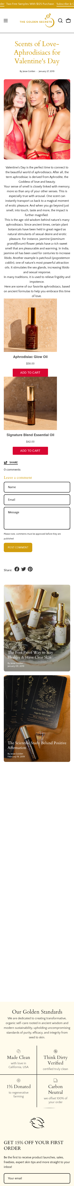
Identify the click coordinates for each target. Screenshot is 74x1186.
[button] (60, 20)
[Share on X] (23, 569)
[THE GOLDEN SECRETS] (37, 20)
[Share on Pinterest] (30, 569)
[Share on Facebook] (17, 569)
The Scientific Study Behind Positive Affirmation (37, 745)
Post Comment (18, 547)
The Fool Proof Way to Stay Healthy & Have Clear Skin (30, 655)
